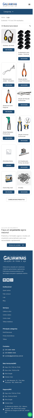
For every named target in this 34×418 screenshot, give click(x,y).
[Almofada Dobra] (8, 152)
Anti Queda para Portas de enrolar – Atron (24, 162)
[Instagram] (11, 280)
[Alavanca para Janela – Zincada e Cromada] (8, 70)
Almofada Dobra (8, 161)
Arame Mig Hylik (8, 187)
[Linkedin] (4, 280)
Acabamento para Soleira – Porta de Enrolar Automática (24, 54)
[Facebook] (8, 280)
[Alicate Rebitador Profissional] (8, 123)
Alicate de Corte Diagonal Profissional (8, 107)
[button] (29, 4)
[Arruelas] (24, 178)
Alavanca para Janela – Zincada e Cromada (8, 80)
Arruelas (20, 187)
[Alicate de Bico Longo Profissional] (24, 70)
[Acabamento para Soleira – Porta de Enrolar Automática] (24, 39)
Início (3, 17)
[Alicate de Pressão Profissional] (24, 93)
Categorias (7, 12)
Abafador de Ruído (8, 45)
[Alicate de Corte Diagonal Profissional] (8, 96)
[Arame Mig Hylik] (8, 178)
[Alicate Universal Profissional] (24, 124)
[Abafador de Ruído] (8, 36)
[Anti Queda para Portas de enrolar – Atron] (24, 152)
